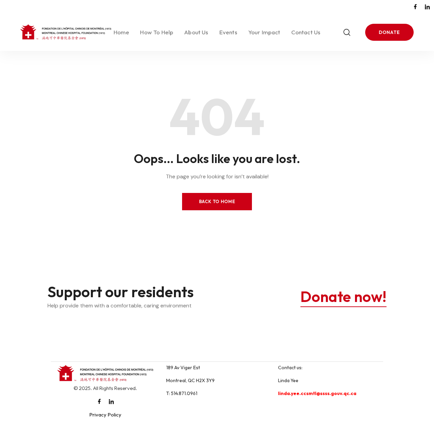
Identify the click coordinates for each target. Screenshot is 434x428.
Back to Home (217, 201)
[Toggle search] (347, 32)
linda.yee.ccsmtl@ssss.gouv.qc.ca (317, 393)
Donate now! (343, 296)
